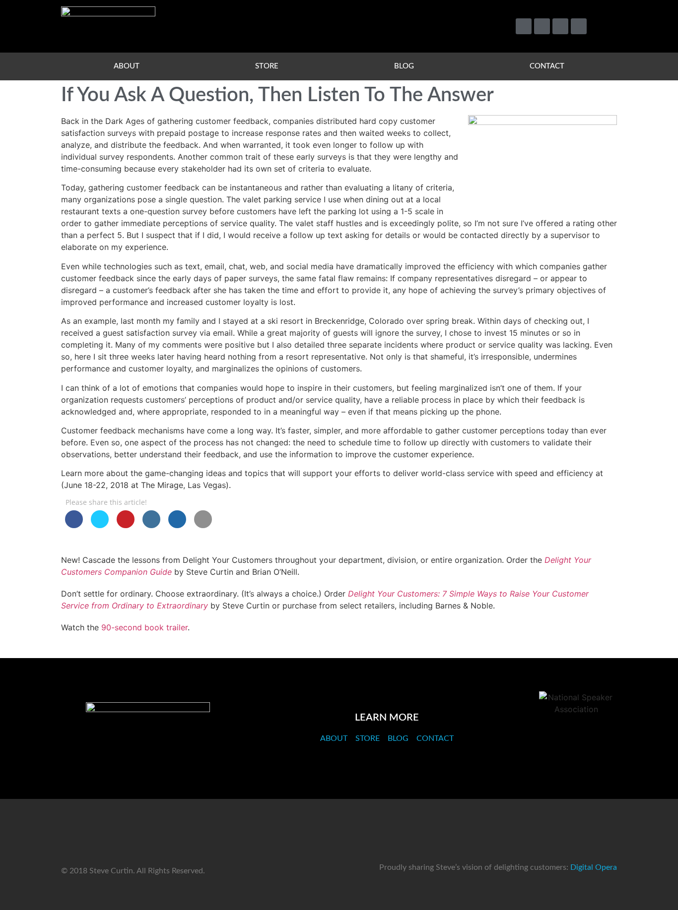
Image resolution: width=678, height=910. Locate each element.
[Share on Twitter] (100, 525)
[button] (605, 26)
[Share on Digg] (177, 525)
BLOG (404, 66)
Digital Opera (593, 867)
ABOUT (126, 66)
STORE (266, 66)
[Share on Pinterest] (126, 525)
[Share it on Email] (203, 525)
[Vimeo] (542, 26)
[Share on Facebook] (74, 525)
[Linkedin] (560, 26)
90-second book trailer (144, 627)
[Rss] (579, 26)
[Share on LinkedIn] (151, 525)
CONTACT (547, 66)
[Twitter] (524, 26)
